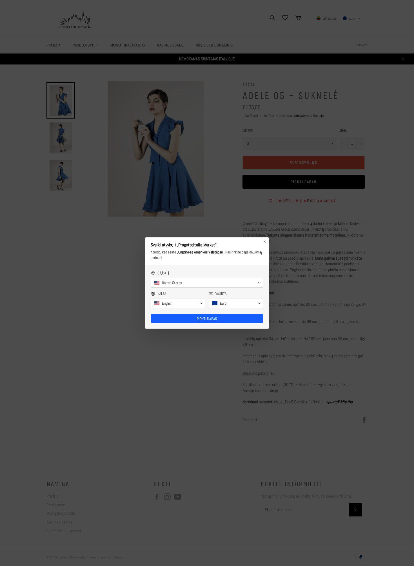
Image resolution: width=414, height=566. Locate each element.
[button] (207, 283)
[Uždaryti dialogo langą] (265, 242)
